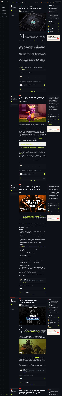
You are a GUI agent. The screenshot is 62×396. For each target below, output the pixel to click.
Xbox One (38, 156)
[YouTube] (2, 394)
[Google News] (6, 394)
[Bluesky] (3, 394)
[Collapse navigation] (7, 1)
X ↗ (27, 282)
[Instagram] (5, 394)
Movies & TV (4, 13)
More (5, 18)
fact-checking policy (36, 81)
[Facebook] (7, 394)
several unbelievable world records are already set (33, 331)
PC (19, 139)
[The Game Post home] (2, 1)
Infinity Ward (40, 236)
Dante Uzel (23, 304)
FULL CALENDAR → (50, 33)
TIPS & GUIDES (4, 10)
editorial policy (31, 81)
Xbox (35, 35)
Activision (32, 125)
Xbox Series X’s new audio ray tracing (36, 40)
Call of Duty (29, 131)
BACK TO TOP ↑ (12, 15)
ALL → (60, 2)
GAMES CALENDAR (4, 16)
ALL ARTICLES (24, 282)
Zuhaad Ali (23, 10)
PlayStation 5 (37, 36)
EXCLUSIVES (3, 7)
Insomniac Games (22, 125)
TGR (26, 223)
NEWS (3, 5)
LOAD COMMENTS (33, 91)
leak (21, 153)
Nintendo (44, 156)
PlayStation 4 (35, 159)
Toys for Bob (39, 135)
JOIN (58, 129)
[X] (1, 394)
